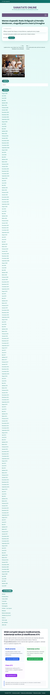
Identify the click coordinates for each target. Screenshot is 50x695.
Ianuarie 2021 (5, 251)
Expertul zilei (4, 603)
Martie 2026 (4, 105)
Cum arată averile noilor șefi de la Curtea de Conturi (35, 47)
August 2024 (4, 150)
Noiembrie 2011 (5, 510)
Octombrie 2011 (5, 512)
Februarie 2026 (5, 107)
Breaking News (11, 37)
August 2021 (4, 234)
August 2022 (4, 206)
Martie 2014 (4, 444)
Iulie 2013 (4, 463)
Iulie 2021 (4, 237)
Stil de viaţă (4, 620)
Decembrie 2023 (5, 168)
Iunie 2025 (4, 126)
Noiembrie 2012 (5, 482)
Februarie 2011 (5, 531)
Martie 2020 (4, 274)
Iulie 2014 (4, 435)
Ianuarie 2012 (5, 505)
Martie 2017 (4, 359)
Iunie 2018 (4, 324)
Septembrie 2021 (5, 232)
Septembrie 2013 (5, 458)
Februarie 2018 (5, 333)
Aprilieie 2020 (5, 272)
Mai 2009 (4, 581)
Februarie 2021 (5, 249)
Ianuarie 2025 (5, 138)
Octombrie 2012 (5, 484)
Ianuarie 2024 (5, 166)
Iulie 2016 (4, 378)
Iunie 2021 (4, 239)
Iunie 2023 (4, 183)
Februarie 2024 (5, 164)
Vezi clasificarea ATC (11, 675)
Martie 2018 (4, 331)
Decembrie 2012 (5, 479)
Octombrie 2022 (5, 201)
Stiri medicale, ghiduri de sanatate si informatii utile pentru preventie (25, 9)
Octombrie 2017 (5, 343)
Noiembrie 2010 (5, 538)
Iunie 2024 (4, 154)
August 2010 (4, 545)
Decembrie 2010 (5, 536)
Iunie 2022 (4, 211)
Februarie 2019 (5, 305)
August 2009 (4, 574)
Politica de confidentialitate (26, 692)
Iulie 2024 (4, 152)
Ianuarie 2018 (5, 336)
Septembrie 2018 (5, 317)
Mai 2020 (4, 270)
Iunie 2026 (4, 98)
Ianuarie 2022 (5, 223)
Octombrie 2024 (5, 145)
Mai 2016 (4, 383)
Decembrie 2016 (5, 366)
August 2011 (4, 517)
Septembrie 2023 (5, 176)
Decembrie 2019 (5, 282)
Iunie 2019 (4, 296)
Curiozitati (4, 601)
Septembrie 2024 (5, 147)
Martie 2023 (4, 190)
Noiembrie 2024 (5, 143)
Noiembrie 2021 (5, 227)
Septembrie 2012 (5, 487)
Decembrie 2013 (5, 451)
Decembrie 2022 (5, 197)
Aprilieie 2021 (5, 244)
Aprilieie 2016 (5, 385)
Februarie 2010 (5, 560)
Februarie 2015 (5, 418)
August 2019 (4, 291)
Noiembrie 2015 (5, 397)
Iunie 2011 (4, 522)
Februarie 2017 (5, 362)
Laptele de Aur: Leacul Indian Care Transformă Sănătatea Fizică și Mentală (14, 47)
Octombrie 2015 (5, 399)
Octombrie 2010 (5, 541)
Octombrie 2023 (5, 173)
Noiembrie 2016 (5, 369)
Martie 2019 (4, 303)
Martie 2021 (4, 246)
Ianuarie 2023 (5, 194)
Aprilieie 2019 (5, 300)
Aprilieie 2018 (5, 329)
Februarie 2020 (5, 277)
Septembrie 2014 (5, 430)
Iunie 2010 (4, 550)
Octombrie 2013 (5, 456)
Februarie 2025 (5, 136)
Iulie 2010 (4, 548)
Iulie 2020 (4, 265)
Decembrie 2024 (5, 140)
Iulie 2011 (4, 519)
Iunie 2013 (4, 465)
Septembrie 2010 (5, 543)
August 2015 (4, 404)
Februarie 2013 (5, 475)
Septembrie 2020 (5, 260)
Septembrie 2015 (5, 402)
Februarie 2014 (5, 446)
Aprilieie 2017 (5, 357)
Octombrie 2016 (5, 371)
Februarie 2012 (5, 503)
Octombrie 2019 (5, 286)
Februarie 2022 (5, 220)
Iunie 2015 (4, 409)
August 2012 (4, 489)
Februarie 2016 (5, 390)
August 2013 (4, 461)
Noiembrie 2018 (5, 312)
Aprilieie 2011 (5, 527)
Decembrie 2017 (5, 338)
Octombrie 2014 (5, 428)
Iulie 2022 (4, 209)
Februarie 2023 (5, 192)
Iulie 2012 (4, 491)
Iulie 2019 (4, 293)
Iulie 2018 (4, 322)
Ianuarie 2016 (5, 392)
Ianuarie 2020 (5, 279)
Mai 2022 (4, 213)
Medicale (4, 610)
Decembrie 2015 (5, 395)
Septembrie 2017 (5, 345)
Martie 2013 (4, 472)
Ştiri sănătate (5, 622)
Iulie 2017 (4, 350)
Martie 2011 (4, 529)
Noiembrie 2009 (5, 567)
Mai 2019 (4, 298)
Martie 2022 (4, 218)
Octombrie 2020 (5, 258)
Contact (43, 692)
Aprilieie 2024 (5, 159)
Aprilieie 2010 (5, 555)
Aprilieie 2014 (5, 442)
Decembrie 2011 (5, 508)
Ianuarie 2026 (5, 110)
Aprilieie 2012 (5, 498)
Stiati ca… (4, 617)
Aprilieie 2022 (5, 216)
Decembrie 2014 (5, 423)
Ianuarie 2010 (5, 562)
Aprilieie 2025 (5, 131)
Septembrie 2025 (5, 119)
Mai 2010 (4, 552)
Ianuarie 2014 (5, 449)
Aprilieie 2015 (5, 413)
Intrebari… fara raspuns (7, 608)
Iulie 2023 (4, 180)
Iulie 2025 (4, 124)
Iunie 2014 (4, 437)
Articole (3, 594)
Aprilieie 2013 (5, 470)
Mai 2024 (4, 157)
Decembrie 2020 (5, 253)
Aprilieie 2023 (5, 187)
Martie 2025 (4, 133)
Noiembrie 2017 (5, 340)
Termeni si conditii (16, 692)
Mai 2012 (4, 496)
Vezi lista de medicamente (12, 659)
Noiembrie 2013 (5, 454)
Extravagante (4, 606)
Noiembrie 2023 (5, 171)
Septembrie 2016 (5, 373)
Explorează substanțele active (35, 659)
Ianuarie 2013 (5, 477)
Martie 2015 (4, 416)
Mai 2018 (4, 326)
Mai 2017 (4, 355)
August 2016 (4, 376)
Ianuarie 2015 (5, 421)
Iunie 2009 (4, 578)
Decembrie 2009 (5, 564)
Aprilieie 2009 (5, 583)
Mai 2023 (4, 185)
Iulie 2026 (4, 95)
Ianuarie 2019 (5, 307)
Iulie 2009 (4, 576)
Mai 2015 (4, 411)
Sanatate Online (25, 7)
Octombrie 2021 (5, 230)
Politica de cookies (37, 692)
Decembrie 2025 (5, 112)
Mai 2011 (4, 524)
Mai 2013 (4, 468)
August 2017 (4, 348)
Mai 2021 (4, 242)
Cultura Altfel (5, 599)
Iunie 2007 (4, 585)
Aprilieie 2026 (5, 103)
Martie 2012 (4, 501)
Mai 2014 (4, 439)
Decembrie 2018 (5, 310)
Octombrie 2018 (5, 315)
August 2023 (4, 178)
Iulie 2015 (4, 406)
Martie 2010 (4, 557)
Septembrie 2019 (5, 289)
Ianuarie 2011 (5, 534)
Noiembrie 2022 (5, 199)
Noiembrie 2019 (5, 284)
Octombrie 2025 (5, 117)
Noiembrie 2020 (5, 256)
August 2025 (4, 121)
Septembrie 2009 (5, 571)
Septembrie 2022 (5, 204)
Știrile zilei (4, 624)
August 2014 (4, 432)
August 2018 (4, 319)
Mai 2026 (4, 100)
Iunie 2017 (4, 352)
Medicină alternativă (6, 613)
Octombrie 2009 (5, 569)
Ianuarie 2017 (5, 364)
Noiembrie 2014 (5, 425)
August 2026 (4, 93)
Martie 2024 (4, 161)
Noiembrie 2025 (5, 114)
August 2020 (4, 263)
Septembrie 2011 (5, 515)
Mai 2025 (4, 128)
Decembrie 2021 (5, 225)
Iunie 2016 (4, 380)
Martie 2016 (4, 388)
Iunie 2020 (4, 267)
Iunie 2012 (4, 494)
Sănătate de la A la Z (6, 615)
